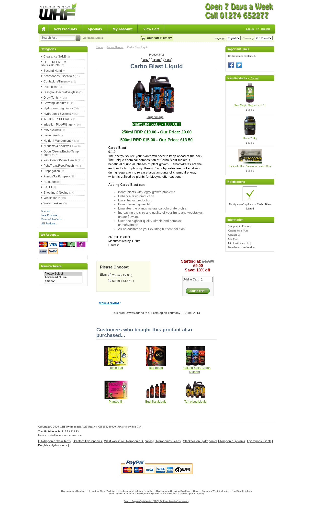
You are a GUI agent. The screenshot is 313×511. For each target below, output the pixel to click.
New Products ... (50, 215)
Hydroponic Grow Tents (55, 441)
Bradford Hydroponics (88, 441)
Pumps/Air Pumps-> (57, 176)
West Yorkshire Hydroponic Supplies (128, 441)
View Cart (151, 29)
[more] (253, 78)
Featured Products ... (53, 219)
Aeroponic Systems (232, 441)
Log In (250, 28)
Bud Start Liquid (156, 401)
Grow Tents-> (52, 97)
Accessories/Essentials (59, 76)
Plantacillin (116, 401)
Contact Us (234, 234)
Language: (219, 38)
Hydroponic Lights (259, 441)
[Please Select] (63, 274)
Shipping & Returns (239, 226)
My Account (123, 29)
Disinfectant (51, 87)
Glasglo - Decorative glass (61, 92)
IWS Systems (52, 130)
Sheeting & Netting (56, 192)
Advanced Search (93, 37)
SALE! (48, 187)
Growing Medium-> (56, 103)
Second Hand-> (54, 70)
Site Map (233, 238)
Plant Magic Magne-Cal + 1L (250, 105)
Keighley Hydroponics (52, 445)
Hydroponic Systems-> (59, 114)
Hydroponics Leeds (168, 441)
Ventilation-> (52, 198)
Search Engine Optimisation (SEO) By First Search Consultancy (156, 501)
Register (265, 28)
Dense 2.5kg (250, 138)
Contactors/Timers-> (57, 81)
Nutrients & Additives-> (59, 146)
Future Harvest (115, 47)
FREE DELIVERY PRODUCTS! (54, 63)
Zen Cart (136, 426)
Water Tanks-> (53, 203)
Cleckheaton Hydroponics (200, 441)
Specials (95, 29)
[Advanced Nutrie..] (63, 277)
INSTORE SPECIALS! (58, 119)
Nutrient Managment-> (58, 140)
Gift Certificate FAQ (239, 243)
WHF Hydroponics (70, 426)
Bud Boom (156, 368)
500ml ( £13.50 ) (123, 281)
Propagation (52, 171)
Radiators (50, 182)
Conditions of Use (238, 230)
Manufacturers (51, 266)
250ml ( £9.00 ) (122, 275)
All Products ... (49, 223)
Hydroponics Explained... (242, 55)
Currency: (248, 38)
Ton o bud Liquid (195, 401)
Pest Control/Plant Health (60, 160)
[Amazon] (63, 281)
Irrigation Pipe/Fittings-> (59, 124)
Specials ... (47, 210)
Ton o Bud (116, 368)
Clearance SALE (55, 56)
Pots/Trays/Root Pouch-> (60, 165)
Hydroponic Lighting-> (58, 108)
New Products (65, 29)
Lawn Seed (51, 135)
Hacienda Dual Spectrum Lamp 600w (250, 165)
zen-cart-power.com (70, 434)
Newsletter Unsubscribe (241, 247)
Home (99, 47)
